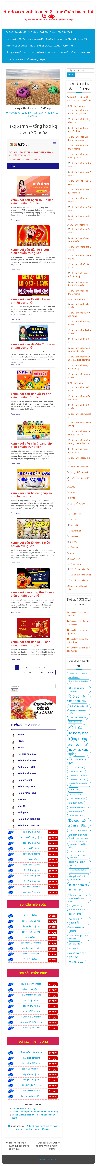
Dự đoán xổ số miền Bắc (77, 822)
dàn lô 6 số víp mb (31, 959)
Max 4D (74, 525)
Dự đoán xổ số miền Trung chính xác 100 (77, 856)
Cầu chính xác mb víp (15, 39)
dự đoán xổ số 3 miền (75, 812)
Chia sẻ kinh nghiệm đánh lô (78, 682)
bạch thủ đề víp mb (31, 859)
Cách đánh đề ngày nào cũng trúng (79, 749)
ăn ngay (53, 1091)
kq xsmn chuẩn (51, 1126)
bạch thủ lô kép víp (31, 848)
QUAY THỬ (85, 52)
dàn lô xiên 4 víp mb (31, 932)
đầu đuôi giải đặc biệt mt (31, 1096)
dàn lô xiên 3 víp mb (31, 926)
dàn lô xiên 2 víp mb (31, 921)
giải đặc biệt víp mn (31, 989)
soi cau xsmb (75, 913)
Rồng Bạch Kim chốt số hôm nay (79, 909)
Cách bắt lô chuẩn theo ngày (77, 712)
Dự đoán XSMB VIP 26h (79, 807)
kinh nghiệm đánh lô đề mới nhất (78, 871)
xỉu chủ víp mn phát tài (31, 984)
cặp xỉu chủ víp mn (31, 1006)
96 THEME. (53, 1159)
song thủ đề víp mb (31, 864)
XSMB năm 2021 (76, 961)
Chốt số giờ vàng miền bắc (76, 689)
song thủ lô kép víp (31, 854)
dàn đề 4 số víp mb (31, 870)
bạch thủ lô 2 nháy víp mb (31, 837)
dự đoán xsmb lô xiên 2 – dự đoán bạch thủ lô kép (48, 14)
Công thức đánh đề (76, 767)
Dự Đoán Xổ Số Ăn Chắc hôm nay (78, 784)
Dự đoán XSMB (76, 802)
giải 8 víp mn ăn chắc (31, 994)
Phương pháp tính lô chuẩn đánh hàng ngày (78, 898)
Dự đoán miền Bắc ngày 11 (77, 798)
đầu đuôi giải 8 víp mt (31, 1085)
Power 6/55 (76, 530)
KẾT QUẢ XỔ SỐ (13, 52)
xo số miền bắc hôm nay (77, 954)
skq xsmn (20, 1129)
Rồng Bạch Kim (74, 906)
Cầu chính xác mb (66, 32)
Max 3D (74, 519)
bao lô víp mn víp (31, 1000)
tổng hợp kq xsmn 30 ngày (37, 1129)
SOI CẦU (52, 52)
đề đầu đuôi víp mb (31, 948)
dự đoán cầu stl (75, 794)
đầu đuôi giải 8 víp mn (31, 1016)
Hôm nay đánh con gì (77, 863)
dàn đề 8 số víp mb (31, 881)
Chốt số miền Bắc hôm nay (78, 698)
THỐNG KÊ (40, 52)
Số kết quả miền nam (80, 580)
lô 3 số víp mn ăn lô (31, 1027)
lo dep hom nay (79, 884)
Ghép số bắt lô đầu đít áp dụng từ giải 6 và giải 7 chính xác (46, 1145)
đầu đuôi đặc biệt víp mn (31, 1022)
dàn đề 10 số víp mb (31, 886)
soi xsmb (72, 948)
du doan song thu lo (76, 771)
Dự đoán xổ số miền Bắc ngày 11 (79, 830)
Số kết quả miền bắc (80, 569)
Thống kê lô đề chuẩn (16, 45)
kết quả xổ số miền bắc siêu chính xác (77, 878)
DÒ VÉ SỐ (63, 52)
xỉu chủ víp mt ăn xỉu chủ (31, 1052)
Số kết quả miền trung (81, 574)
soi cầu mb (74, 943)
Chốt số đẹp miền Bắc (79, 706)
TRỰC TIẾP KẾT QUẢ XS (40, 45)
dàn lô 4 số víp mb (31, 892)
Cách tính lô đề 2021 (75, 722)
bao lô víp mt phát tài (31, 1068)
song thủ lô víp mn (31, 1011)
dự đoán (73, 789)
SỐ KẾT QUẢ (12, 59)
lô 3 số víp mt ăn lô (31, 1090)
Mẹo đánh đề (75, 890)
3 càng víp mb (31, 937)
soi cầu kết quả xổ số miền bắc (78, 937)
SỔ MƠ (73, 52)
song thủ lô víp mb (31, 843)
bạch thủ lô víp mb (31, 832)
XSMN (65, 45)
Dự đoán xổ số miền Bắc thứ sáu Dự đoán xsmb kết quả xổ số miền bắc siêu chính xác (79, 840)
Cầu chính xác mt (36, 39)
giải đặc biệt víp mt (31, 1058)
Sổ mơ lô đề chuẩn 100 (76, 39)
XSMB (57, 45)
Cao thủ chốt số (73, 677)
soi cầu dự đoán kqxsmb (76, 929)
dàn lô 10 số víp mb (30, 953)
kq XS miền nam (36, 1126)
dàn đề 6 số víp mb (31, 875)
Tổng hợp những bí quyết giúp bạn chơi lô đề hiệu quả (19, 1145)
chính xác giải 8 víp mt (31, 1063)
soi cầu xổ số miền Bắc (76, 920)
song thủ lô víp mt (31, 1079)
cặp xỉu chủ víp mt (31, 1074)
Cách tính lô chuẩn (77, 717)
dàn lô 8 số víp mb (31, 915)
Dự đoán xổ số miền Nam (77, 851)
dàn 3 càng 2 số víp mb (31, 942)
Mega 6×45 (76, 514)
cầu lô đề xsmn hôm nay (23, 1108)
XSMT (74, 45)
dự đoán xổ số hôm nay (76, 815)
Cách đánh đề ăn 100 (77, 761)
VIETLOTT (28, 52)
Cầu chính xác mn (54, 39)
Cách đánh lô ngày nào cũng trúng (79, 733)
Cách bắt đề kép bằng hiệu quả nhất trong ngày (35, 1111)
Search (70, 75)
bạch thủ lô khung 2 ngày (32, 59)
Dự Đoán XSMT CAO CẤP (77, 775)
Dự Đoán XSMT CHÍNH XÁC (77, 779)
